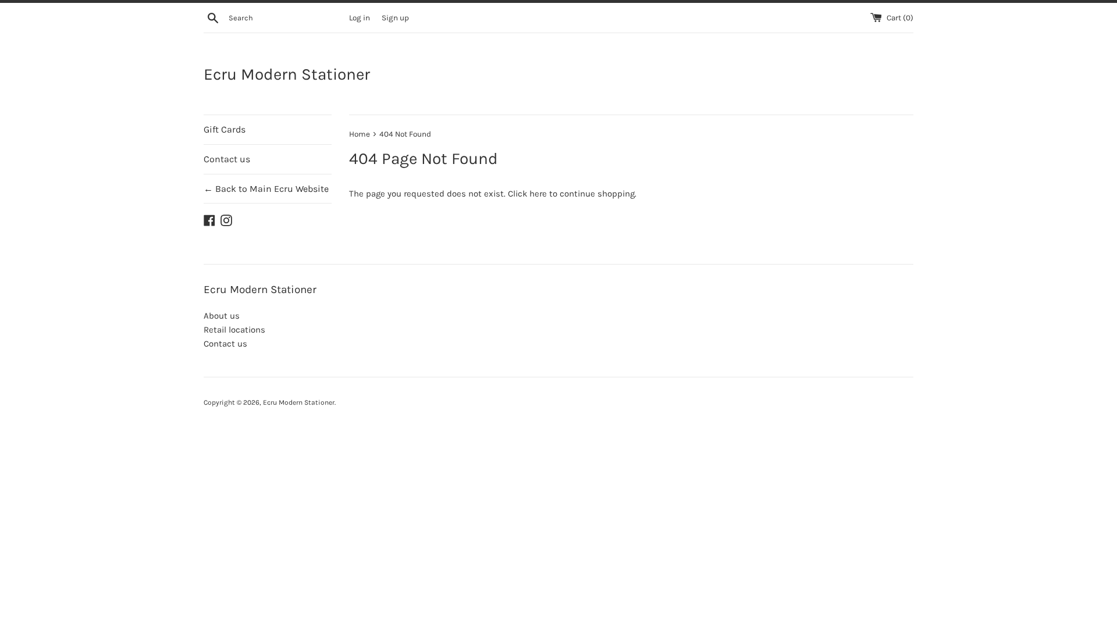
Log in (359, 17)
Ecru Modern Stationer (287, 74)
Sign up (395, 17)
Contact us (227, 159)
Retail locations (234, 329)
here (538, 193)
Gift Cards (225, 129)
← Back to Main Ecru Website (266, 188)
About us (222, 316)
